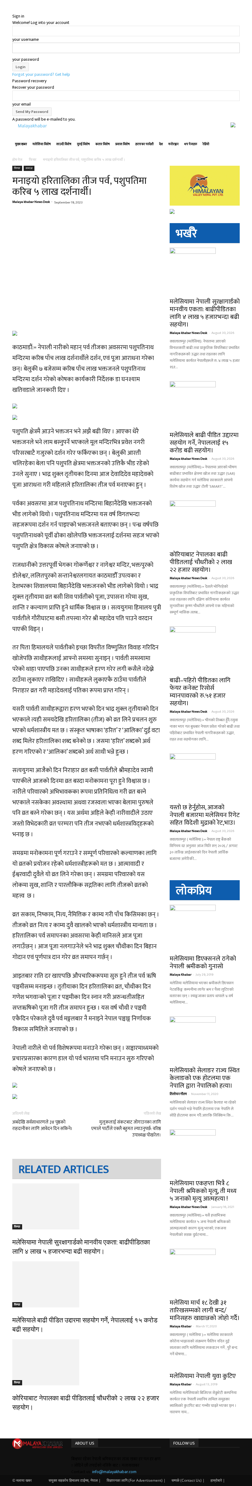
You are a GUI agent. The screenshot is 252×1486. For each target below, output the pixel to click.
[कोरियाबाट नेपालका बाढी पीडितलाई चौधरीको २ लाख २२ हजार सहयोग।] (86, 1362)
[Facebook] (172, 1458)
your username (25, 39)
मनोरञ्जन (173, 144)
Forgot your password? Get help (41, 74)
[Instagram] (176, 1458)
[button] (232, 138)
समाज (29, 168)
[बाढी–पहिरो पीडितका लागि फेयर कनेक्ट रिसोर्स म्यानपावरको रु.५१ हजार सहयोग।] (205, 649)
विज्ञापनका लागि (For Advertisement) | (136, 1480)
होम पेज (17, 159)
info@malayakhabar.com (114, 1471)
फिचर (32, 159)
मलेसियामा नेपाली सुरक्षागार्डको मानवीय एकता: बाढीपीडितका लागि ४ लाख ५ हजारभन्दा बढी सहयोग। (205, 313)
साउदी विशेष (63, 144)
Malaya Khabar (180, 974)
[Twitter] (180, 1458)
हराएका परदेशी (144, 144)
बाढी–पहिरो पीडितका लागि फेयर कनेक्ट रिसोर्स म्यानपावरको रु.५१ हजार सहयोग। (200, 692)
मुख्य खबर (21, 144)
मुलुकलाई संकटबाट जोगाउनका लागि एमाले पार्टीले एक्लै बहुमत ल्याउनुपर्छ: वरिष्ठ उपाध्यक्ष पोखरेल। (126, 1128)
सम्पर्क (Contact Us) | (188, 1480)
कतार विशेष (102, 144)
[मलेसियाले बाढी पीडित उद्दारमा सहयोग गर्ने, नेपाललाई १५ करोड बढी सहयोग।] (86, 1284)
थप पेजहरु (190, 144)
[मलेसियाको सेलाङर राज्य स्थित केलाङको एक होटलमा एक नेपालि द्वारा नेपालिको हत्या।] (205, 1039)
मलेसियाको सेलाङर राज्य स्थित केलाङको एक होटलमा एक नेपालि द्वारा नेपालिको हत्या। (205, 1078)
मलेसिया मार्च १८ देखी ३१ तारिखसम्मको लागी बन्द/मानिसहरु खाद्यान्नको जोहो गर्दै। (205, 1310)
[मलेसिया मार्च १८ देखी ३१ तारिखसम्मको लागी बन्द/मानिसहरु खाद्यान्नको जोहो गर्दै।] (205, 1272)
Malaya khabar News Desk (31, 202)
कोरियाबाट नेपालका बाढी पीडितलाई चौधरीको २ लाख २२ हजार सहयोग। (201, 562)
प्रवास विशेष (122, 144)
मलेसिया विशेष (42, 144)
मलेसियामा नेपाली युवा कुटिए (203, 1376)
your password (25, 59)
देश (161, 144)
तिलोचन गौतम (178, 1094)
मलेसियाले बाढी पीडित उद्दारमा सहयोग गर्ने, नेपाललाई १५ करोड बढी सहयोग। (204, 443)
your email (21, 104)
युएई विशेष (83, 144)
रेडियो (206, 144)
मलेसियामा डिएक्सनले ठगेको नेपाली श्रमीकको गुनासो (203, 962)
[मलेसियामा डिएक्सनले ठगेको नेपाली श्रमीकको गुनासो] (205, 928)
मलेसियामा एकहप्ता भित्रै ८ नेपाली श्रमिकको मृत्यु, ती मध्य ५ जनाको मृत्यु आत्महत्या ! (203, 1191)
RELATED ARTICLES (63, 1169)
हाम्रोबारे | (218, 1480)
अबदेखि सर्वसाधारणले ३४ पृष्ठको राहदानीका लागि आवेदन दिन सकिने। (42, 1125)
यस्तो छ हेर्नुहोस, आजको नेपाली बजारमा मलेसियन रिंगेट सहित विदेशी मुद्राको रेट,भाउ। (205, 815)
